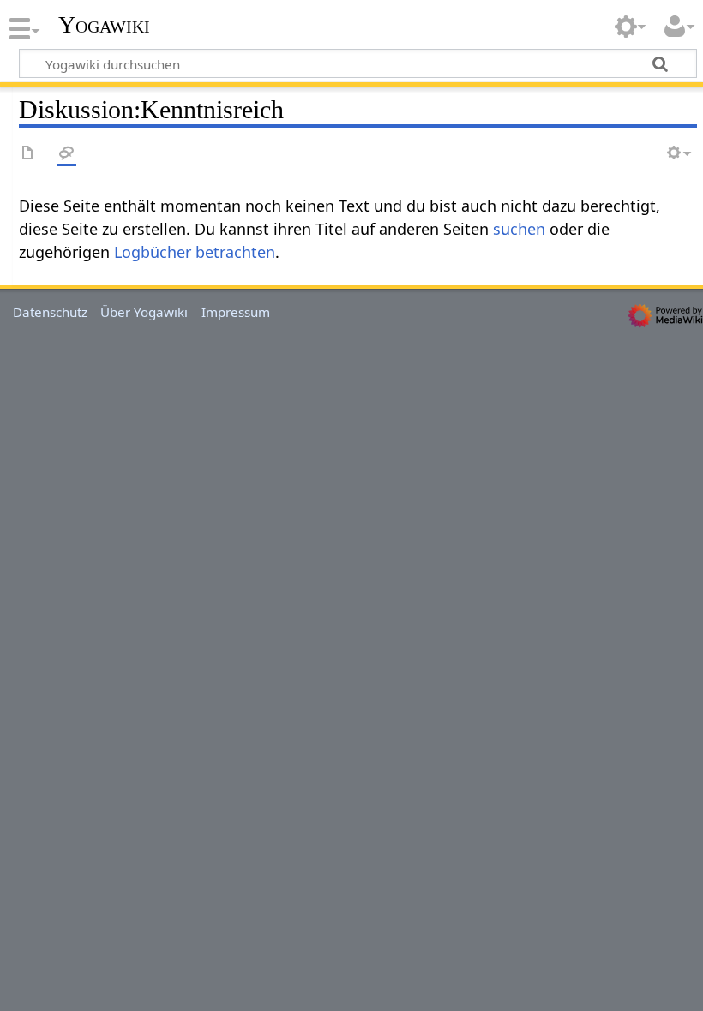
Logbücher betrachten (194, 252)
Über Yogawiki (144, 311)
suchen (519, 228)
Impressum (235, 311)
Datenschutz (50, 311)
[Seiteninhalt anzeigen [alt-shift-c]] (28, 154)
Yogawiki (104, 25)
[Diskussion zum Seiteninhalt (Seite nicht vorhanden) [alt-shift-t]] (66, 154)
